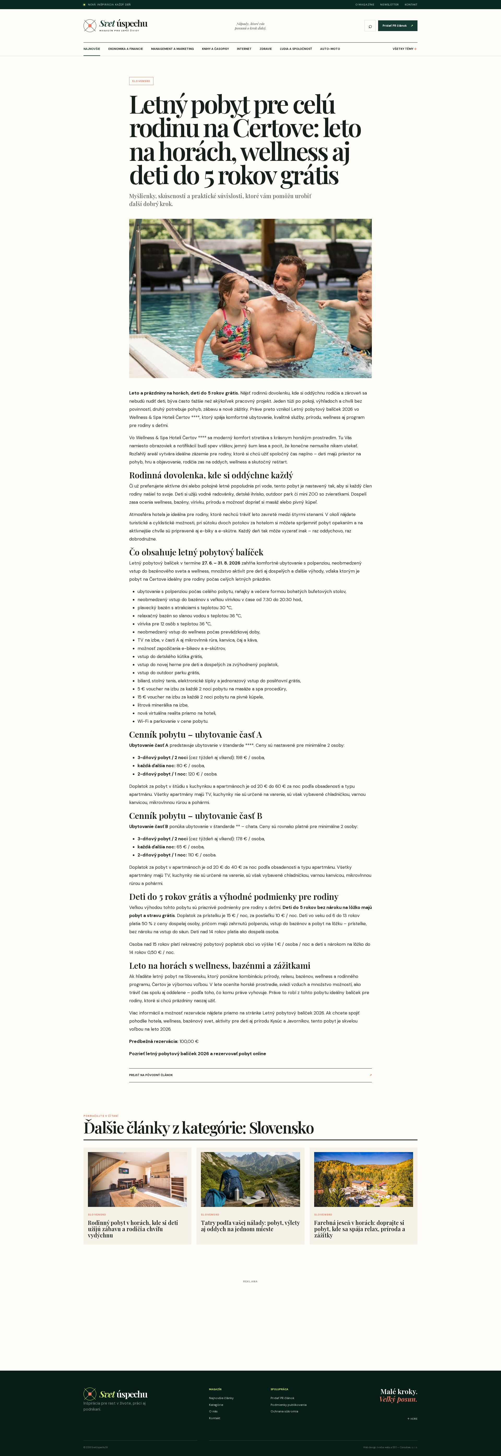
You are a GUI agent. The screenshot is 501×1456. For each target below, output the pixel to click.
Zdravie (266, 49)
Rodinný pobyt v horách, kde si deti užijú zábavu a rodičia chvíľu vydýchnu (133, 1229)
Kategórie (216, 1405)
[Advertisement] (250, 1321)
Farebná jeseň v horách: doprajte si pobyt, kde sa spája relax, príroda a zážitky (359, 1229)
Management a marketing (172, 49)
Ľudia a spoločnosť (296, 49)
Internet (244, 49)
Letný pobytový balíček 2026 (293, 1013)
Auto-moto (330, 49)
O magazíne (365, 4)
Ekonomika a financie (125, 49)
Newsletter (389, 4)
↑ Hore (412, 1418)
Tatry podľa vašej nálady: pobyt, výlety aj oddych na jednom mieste (250, 1225)
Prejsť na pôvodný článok (250, 1075)
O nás (213, 1411)
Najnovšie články (221, 1398)
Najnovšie (92, 49)
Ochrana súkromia (284, 1411)
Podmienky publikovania (289, 1405)
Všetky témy (405, 48)
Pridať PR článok (398, 25)
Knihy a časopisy (215, 49)
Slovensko (141, 81)
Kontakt (411, 4)
